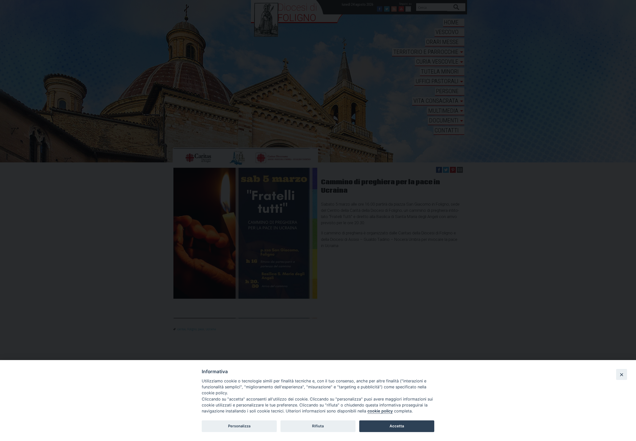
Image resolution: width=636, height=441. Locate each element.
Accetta (397, 426)
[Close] (621, 374)
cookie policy (380, 410)
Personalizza (239, 426)
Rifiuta (318, 426)
